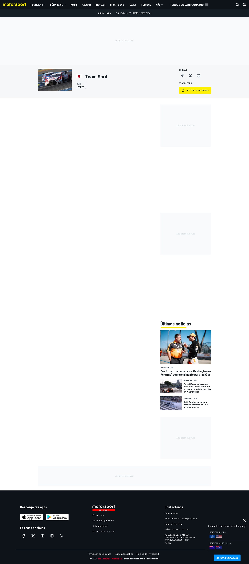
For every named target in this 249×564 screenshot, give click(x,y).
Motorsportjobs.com (103, 520)
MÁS (158, 4)
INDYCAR (100, 4)
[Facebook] (182, 75)
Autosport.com (100, 525)
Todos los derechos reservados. (140, 558)
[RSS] (61, 536)
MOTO (73, 4)
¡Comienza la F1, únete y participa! (133, 13)
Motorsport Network (110, 558)
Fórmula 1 (36, 4)
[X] (190, 75)
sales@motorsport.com (177, 529)
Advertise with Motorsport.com (181, 518)
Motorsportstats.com (103, 531)
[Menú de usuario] (244, 4)
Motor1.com (98, 515)
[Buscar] (237, 4)
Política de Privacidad (147, 553)
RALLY (132, 4)
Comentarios (171, 513)
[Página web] (198, 75)
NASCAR (86, 4)
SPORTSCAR (117, 4)
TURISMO (146, 4)
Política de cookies (123, 553)
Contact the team (174, 523)
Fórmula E (56, 4)
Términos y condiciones (99, 553)
